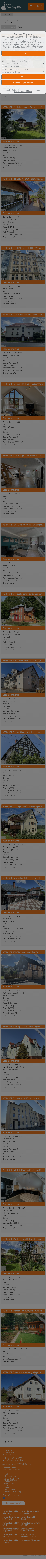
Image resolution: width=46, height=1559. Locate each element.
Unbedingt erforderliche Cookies (17, 61)
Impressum (35, 90)
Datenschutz (24, 90)
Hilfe (40, 48)
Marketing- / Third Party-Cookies (17, 69)
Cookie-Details (11, 90)
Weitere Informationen (23, 92)
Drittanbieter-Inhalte (13, 72)
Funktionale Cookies (12, 64)
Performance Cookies (13, 66)
